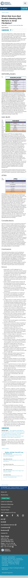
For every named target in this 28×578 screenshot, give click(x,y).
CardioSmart (4, 527)
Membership (4, 495)
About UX (10, 559)
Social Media (4, 559)
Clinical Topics (5, 509)
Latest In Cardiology (6, 501)
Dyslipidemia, (8, 433)
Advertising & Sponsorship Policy (8, 558)
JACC (2, 519)
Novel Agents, (11, 437)
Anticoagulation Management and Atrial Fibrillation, (13, 434)
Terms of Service (5, 563)
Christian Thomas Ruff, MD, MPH (15, 25)
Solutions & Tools (5, 507)
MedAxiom (4, 530)
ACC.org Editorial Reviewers (7, 561)
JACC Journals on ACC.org (8, 512)
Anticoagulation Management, (17, 430)
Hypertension (17, 437)
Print (12, 30)
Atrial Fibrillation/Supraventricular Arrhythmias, (11, 435)
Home (9, 487)
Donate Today (5, 498)
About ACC (4, 492)
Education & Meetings (7, 504)
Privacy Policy (4, 562)
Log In (23, 8)
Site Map (17, 563)
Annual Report (17, 561)
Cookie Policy (12, 563)
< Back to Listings (5, 12)
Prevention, (14, 433)
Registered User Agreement (13, 562)
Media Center (4, 557)
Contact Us (4, 533)
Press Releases (19, 558)
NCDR (2, 522)
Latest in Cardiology (15, 487)
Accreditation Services (8, 525)
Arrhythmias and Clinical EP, (8, 431)
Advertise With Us (11, 557)
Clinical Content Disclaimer (17, 559)
